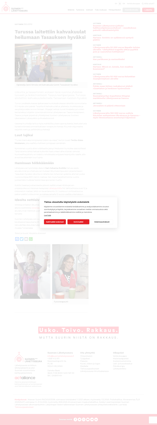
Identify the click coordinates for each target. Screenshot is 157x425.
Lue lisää (47, 215)
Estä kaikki (78, 222)
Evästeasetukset (102, 222)
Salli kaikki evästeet (55, 222)
